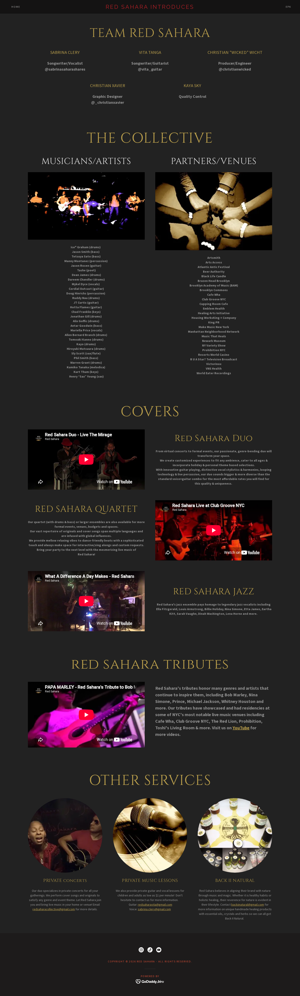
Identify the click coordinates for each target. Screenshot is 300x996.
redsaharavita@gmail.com (155, 905)
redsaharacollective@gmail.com (54, 909)
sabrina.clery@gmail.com (154, 909)
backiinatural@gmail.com (247, 905)
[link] (150, 8)
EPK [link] (288, 6)
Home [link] (15, 6)
